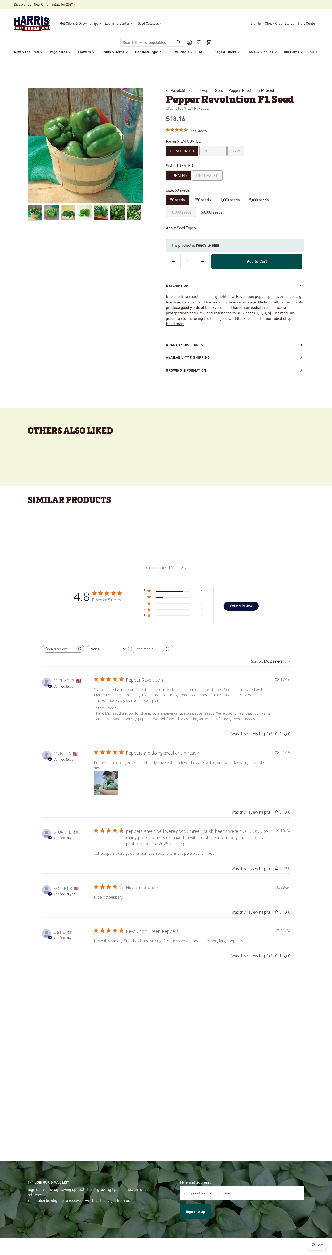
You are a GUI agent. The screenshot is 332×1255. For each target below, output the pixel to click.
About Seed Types (181, 227)
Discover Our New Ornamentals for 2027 (43, 4)
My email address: (195, 1181)
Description (177, 285)
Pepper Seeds (213, 90)
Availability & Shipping (188, 357)
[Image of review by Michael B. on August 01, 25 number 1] (106, 783)
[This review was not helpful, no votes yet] (285, 734)
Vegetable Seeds (185, 90)
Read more (175, 323)
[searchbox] (58, 648)
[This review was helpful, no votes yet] (276, 734)
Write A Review (241, 606)
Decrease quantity (173, 261)
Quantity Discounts (184, 344)
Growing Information (186, 370)
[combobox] (147, 42)
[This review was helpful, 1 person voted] (276, 956)
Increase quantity (202, 261)
